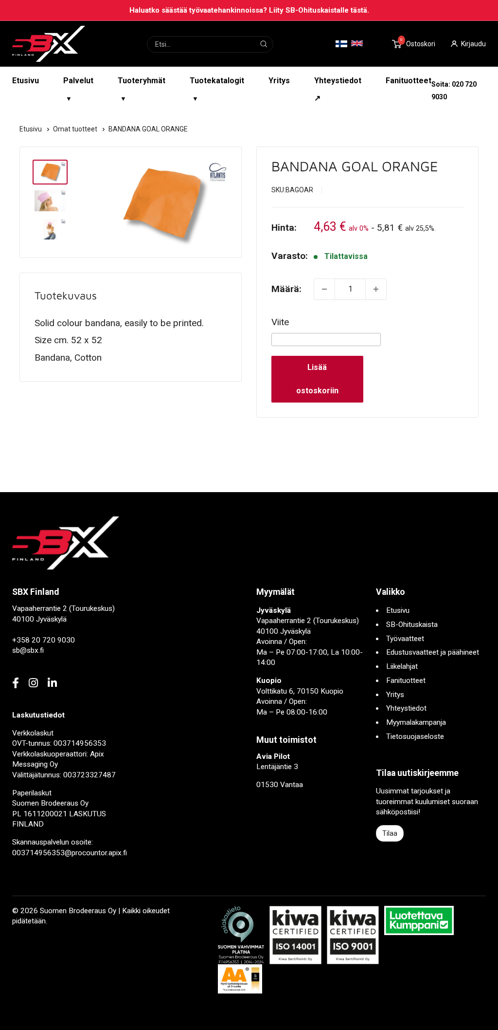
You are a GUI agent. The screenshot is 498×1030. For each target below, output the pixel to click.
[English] (357, 43)
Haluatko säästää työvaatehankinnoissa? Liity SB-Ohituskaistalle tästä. (249, 10)
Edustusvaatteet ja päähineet (432, 652)
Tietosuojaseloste (415, 736)
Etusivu (25, 80)
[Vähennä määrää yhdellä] (324, 289)
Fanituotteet (408, 80)
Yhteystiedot (406, 708)
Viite (280, 322)
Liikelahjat (402, 666)
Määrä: (286, 288)
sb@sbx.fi (28, 650)
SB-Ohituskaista (412, 624)
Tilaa (389, 833)
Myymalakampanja (416, 722)
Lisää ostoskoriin (317, 379)
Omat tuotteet (76, 129)
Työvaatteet (405, 638)
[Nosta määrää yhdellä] (376, 289)
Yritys (279, 80)
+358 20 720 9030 (43, 640)
